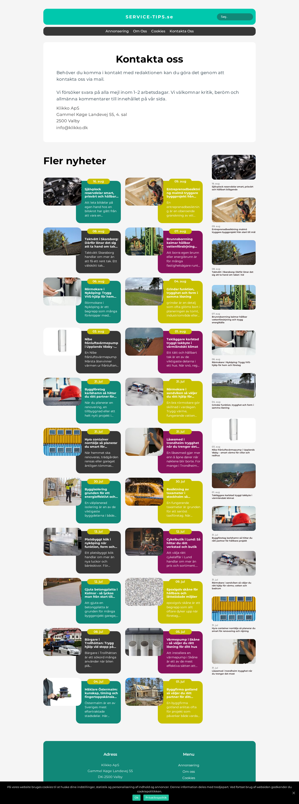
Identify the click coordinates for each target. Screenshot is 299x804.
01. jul (180, 681)
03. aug (98, 331)
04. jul (98, 681)
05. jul (180, 632)
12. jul (180, 531)
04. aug (180, 281)
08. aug (98, 231)
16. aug (98, 181)
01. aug (180, 331)
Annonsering (117, 31)
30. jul (98, 481)
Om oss (140, 31)
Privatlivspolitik (156, 797)
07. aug (180, 231)
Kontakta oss (182, 31)
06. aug (98, 281)
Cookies (158, 31)
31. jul (98, 381)
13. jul (98, 531)
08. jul (98, 632)
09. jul (180, 582)
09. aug (180, 181)
